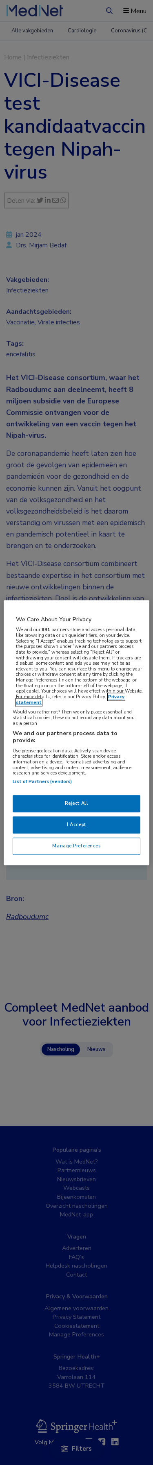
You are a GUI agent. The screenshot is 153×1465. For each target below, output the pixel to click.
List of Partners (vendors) (42, 781)
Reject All (77, 803)
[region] (76, 732)
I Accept (76, 824)
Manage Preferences (76, 845)
